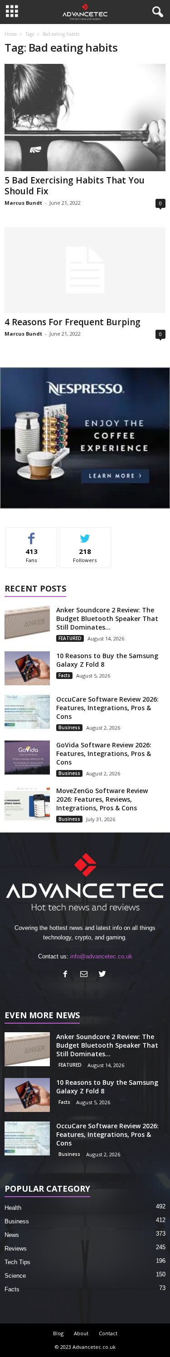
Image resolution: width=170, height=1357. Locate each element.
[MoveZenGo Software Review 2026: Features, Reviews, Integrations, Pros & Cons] (27, 803)
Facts (64, 675)
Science (15, 1275)
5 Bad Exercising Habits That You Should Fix (75, 185)
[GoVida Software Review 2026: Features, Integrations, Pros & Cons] (27, 758)
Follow (85, 534)
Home (11, 34)
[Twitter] (103, 975)
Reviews (16, 1248)
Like (31, 534)
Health (13, 1207)
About (81, 1333)
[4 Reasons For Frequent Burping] (85, 270)
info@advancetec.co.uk (101, 956)
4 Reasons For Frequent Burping (73, 322)
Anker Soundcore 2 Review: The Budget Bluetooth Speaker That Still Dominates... (107, 618)
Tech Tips (17, 1262)
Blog (58, 1333)
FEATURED (70, 638)
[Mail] (86, 975)
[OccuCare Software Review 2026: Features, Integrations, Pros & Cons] (27, 712)
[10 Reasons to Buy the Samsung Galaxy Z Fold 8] (27, 668)
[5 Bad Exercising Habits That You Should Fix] (85, 117)
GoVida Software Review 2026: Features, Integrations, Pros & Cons (103, 753)
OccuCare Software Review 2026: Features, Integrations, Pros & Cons (107, 708)
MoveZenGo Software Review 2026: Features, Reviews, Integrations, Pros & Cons (102, 799)
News (12, 1235)
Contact (108, 1333)
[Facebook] (67, 975)
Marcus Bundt (23, 202)
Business (69, 727)
